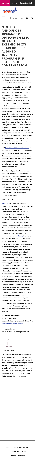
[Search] (22, 18)
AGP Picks (5, 3)
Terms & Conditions (17, 456)
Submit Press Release (18, 451)
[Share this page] (32, 18)
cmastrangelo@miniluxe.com (12, 324)
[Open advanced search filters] (26, 18)
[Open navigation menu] (3, 18)
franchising (18, 236)
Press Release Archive (21, 447)
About (8, 447)
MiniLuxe (5, 204)
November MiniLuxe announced (17, 148)
